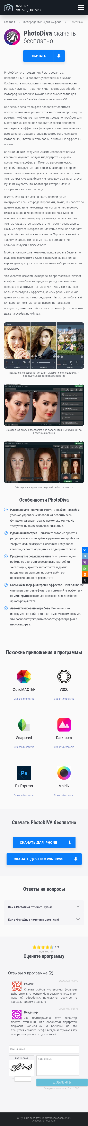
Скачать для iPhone (38, 842)
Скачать (38, 56)
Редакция (50, 1120)
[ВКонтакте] (85, 550)
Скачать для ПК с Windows (38, 859)
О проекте (38, 1120)
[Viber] (85, 562)
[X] (85, 580)
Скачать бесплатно (24, 698)
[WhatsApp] (85, 568)
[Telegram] (85, 556)
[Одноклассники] (85, 574)
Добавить (62, 1082)
